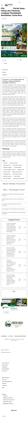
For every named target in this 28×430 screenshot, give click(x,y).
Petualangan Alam (6, 174)
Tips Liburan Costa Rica (17, 174)
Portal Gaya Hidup (17, 167)
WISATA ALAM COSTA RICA (8, 399)
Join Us (3, 416)
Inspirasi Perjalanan (7, 178)
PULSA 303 (4, 385)
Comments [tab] (4, 74)
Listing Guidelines (5, 368)
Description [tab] (5, 69)
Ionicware (4, 394)
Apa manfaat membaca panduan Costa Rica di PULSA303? (11, 204)
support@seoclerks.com (6, 352)
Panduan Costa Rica (13, 163)
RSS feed (4, 383)
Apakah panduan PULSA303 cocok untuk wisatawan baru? (13, 199)
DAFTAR (13, 312)
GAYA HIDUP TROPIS (7, 401)
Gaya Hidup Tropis (6, 165)
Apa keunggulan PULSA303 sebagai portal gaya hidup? (13, 208)
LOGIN (6, 312)
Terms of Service (5, 362)
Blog (3, 387)
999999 (5, 63)
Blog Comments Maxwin (20, 336)
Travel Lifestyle (17, 176)
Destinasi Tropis (21, 169)
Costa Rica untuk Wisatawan (18, 178)
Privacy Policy (5, 364)
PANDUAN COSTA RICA (8, 397)
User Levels (4, 379)
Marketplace (4, 336)
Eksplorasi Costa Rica (7, 176)
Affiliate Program (5, 377)
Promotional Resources (7, 381)
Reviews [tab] (4, 72)
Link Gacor (10, 336)
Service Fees (4, 370)
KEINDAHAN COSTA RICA (8, 403)
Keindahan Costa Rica (7, 167)
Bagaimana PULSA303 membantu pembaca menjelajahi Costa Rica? (13, 213)
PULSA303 (17, 86)
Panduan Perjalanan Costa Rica (9, 169)
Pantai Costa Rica (6, 171)
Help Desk (7, 349)
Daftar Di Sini (14, 21)
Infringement (4, 366)
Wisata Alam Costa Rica (17, 165)
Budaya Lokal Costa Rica (17, 171)
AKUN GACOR (20, 312)
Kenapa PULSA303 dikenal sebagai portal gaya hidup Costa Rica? (13, 194)
